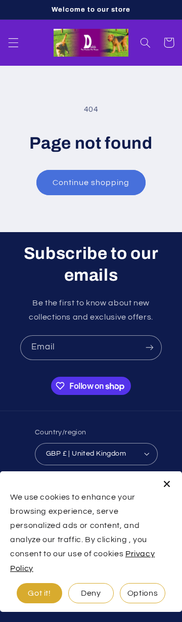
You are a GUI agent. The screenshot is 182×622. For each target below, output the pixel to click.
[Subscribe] (149, 347)
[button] (13, 42)
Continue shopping (91, 183)
